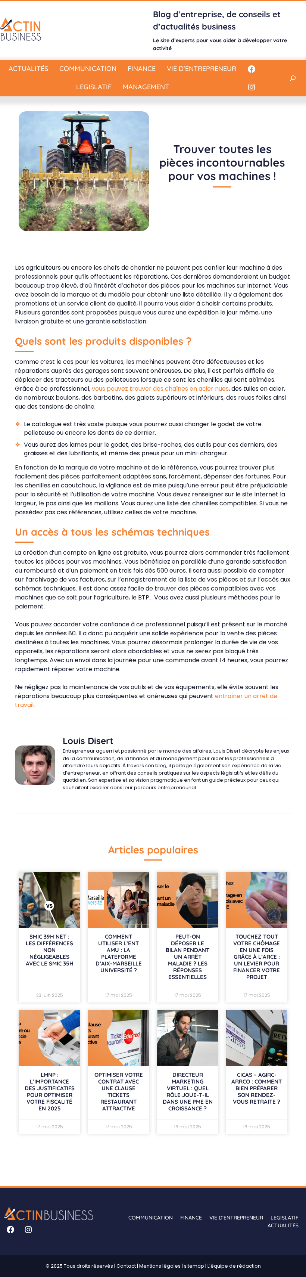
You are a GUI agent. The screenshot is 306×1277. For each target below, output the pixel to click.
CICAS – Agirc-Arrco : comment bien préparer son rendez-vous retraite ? (256, 1088)
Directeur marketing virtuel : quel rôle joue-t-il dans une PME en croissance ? (188, 1091)
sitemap (194, 1266)
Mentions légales (160, 1266)
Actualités (28, 68)
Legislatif (94, 87)
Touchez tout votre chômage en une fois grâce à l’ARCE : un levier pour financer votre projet (256, 956)
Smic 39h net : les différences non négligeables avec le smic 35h (50, 950)
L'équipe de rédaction (234, 1266)
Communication (87, 68)
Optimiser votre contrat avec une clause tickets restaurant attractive (118, 1091)
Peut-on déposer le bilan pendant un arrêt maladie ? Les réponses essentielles (187, 956)
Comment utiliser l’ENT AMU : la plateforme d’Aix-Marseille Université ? (119, 953)
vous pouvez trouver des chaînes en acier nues (160, 388)
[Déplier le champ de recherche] (293, 78)
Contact (126, 1266)
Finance (142, 68)
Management (146, 87)
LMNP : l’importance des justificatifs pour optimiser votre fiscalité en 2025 (50, 1091)
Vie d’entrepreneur (201, 68)
